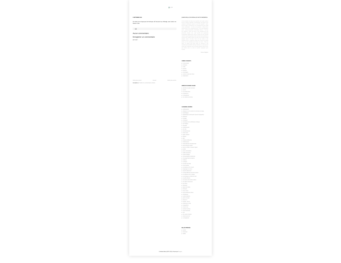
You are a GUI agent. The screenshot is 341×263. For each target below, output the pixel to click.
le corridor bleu (186, 91)
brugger (185, 118)
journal (184, 68)
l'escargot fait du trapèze (189, 158)
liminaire (185, 188)
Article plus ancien (171, 80)
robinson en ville (187, 203)
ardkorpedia (186, 109)
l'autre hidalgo (186, 154)
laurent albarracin (187, 170)
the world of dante (187, 214)
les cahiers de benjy (188, 97)
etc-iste (184, 129)
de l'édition (185, 123)
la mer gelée (186, 165)
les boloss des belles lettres (189, 179)
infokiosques (186, 141)
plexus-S (185, 199)
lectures (185, 70)
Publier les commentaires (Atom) (147, 82)
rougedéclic (186, 205)
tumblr (184, 230)
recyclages (185, 72)
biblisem (185, 116)
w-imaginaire (186, 218)
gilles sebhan (186, 134)
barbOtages (186, 112)
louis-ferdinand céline (188, 192)
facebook (185, 231)
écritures (185, 65)
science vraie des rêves (188, 74)
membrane (185, 194)
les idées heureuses (188, 181)
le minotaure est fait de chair (190, 176)
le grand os (185, 93)
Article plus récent (137, 80)
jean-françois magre (188, 145)
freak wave (185, 132)
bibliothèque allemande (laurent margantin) (193, 114)
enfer (184, 66)
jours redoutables (187, 150)
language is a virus (187, 169)
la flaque (185, 161)
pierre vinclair (186, 198)
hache (184, 89)
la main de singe (187, 163)
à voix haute (186, 63)
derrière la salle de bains (189, 88)
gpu (184, 138)
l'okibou (185, 160)
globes (184, 136)
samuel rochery (186, 208)
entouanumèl (186, 127)
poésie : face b (186, 201)
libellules (185, 185)
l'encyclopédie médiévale (189, 156)
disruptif (185, 125)
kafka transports (187, 152)
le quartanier (186, 95)
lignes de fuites (186, 187)
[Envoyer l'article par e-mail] (135, 28)
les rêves (185, 183)
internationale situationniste (189, 143)
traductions (185, 75)
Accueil (154, 80)
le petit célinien (186, 178)
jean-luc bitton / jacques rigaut (190, 147)
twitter (184, 233)
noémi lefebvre (186, 196)
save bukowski (186, 210)
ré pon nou (185, 207)
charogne (185, 120)
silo (184, 212)
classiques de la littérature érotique (191, 122)
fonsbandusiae (186, 131)
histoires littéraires (187, 140)
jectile (184, 149)
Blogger (180, 251)
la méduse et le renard (188, 167)
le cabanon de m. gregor (189, 174)
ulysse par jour (186, 216)
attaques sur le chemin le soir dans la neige (193, 111)
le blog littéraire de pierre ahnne (190, 172)
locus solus (185, 190)
